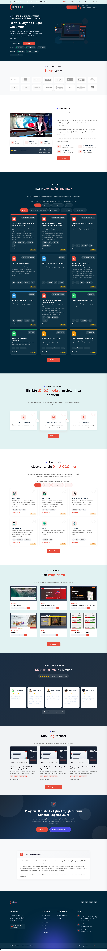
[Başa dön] (0, 950)
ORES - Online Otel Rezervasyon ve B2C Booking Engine (23, 224)
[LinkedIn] (95, 2)
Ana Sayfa (46, 915)
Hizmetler (28, 7)
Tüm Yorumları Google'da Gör (53, 712)
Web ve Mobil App (80, 210)
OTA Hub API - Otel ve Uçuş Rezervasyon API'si (80, 264)
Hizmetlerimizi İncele (59, 830)
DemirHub (66, 2)
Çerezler (85, 946)
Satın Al (69, 205)
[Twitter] (93, 2)
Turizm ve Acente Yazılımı (39, 210)
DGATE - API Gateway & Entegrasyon (19, 339)
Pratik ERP (21, 51)
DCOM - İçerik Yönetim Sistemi (51, 338)
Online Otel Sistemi (33, 51)
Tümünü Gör (52, 359)
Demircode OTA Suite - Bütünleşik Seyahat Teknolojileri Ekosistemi (52, 224)
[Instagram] (96, 2)
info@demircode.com (86, 926)
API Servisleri (67, 210)
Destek (62, 7)
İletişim (45, 932)
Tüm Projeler (53, 644)
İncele (14, 249)
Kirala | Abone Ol (58, 205)
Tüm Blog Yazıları (53, 787)
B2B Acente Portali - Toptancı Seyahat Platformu (51, 301)
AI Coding (75, 528)
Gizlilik (79, 946)
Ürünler (35, 7)
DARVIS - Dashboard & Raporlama (82, 338)
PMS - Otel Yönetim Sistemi (20, 263)
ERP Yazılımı (55, 210)
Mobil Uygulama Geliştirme (80, 498)
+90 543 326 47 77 (86, 931)
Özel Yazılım (42, 47)
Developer (74, 2)
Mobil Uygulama (31, 47)
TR (85, 2)
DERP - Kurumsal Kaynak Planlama (53, 263)
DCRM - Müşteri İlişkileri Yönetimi (22, 300)
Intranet (80, 2)
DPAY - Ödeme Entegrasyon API (82, 300)
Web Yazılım (46, 498)
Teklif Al (71, 7)
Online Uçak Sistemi (17, 55)
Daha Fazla (63, 158)
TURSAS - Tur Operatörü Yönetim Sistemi (82, 224)
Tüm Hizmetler (62, 915)
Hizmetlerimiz (16, 43)
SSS (44, 929)
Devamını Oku (15, 512)
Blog (57, 7)
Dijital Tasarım (16, 528)
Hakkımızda (50, 7)
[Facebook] (91, 2)
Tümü (38, 205)
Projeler (42, 7)
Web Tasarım (20, 47)
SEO (12, 762)
